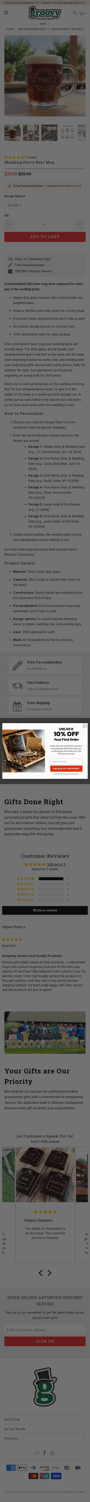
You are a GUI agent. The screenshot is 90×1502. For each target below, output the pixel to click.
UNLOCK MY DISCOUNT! (66, 768)
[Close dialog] (85, 726)
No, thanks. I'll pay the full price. (66, 774)
